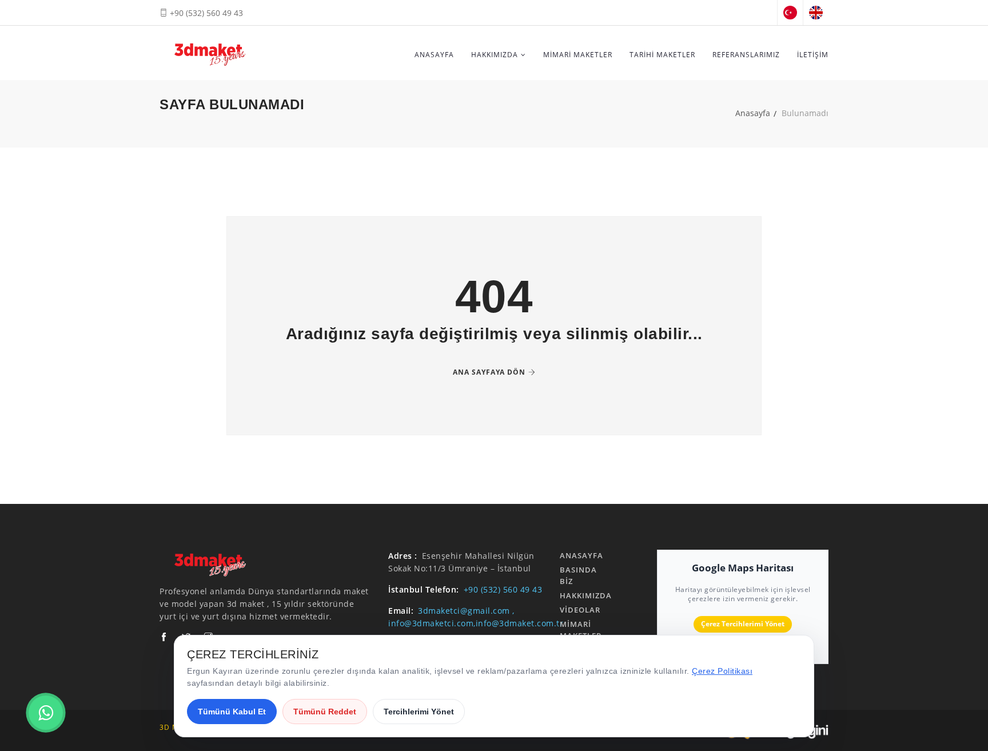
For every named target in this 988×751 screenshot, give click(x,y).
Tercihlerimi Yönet (419, 711)
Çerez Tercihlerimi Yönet (742, 624)
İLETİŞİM (812, 54)
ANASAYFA (434, 54)
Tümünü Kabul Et (232, 711)
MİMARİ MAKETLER (577, 54)
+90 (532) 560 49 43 (205, 12)
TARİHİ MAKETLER (662, 54)
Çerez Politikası (722, 670)
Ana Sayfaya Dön (489, 372)
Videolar (580, 610)
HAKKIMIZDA (494, 54)
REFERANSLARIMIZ (746, 54)
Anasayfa (752, 113)
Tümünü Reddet (324, 711)
